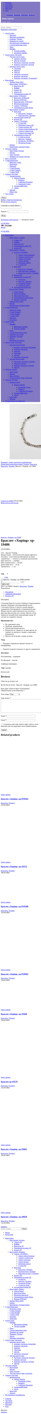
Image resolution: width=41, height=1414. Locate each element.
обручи (16, 355)
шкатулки (13, 397)
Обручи (17, 72)
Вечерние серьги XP (26, 125)
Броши (12, 145)
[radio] (11, 573)
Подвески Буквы (24, 143)
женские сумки (15, 310)
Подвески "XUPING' (26, 141)
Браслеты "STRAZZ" (22, 98)
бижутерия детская (17, 151)
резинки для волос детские (24, 64)
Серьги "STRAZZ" (21, 106)
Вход (3, 215)
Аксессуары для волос (13, 55)
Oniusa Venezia (19, 178)
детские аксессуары (17, 359)
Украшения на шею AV (22, 94)
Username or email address (11, 205)
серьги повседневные (26, 255)
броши (12, 303)
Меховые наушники (17, 37)
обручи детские (20, 61)
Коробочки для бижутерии (20, 147)
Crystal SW (22, 123)
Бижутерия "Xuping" (17, 110)
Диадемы (17, 68)
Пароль (4, 211)
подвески (21, 279)
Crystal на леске (24, 137)
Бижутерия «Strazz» (17, 289)
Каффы (16, 88)
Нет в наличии (10, 158)
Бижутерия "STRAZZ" (18, 96)
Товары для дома (11, 174)
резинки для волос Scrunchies (25, 347)
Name (3, 716)
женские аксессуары (17, 66)
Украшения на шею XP (22, 135)
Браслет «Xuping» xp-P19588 (14, 906)
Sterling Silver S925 (17, 82)
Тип (2, 574)
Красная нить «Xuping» (27, 271)
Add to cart (5, 584)
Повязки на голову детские (20, 157)
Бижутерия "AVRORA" (18, 84)
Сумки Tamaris (15, 170)
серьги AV (18, 92)
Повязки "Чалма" (16, 39)
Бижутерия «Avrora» (17, 238)
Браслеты (17, 111)
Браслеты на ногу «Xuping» (28, 273)
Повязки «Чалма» (16, 336)
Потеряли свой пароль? (9, 220)
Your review (6, 698)
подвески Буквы (24, 283)
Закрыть (4, 1227)
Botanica (21, 180)
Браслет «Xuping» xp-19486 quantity (16, 579)
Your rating (5, 694)
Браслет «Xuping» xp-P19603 (14, 974)
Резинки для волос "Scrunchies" (25, 78)
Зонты (12, 338)
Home (3, 464)
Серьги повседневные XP (28, 129)
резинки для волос (21, 76)
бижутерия (14, 372)
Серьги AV (18, 240)
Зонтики (13, 35)
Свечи (16, 188)
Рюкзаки (13, 166)
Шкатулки (13, 192)
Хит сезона (9, 194)
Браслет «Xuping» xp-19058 (14, 1217)
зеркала (12, 190)
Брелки (12, 153)
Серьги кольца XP (25, 127)
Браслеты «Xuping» (25, 269)
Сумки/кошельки (11, 160)
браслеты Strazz (20, 294)
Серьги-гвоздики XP (26, 133)
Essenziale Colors (24, 184)
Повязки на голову (17, 41)
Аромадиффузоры (20, 186)
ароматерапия (15, 382)
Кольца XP (18, 119)
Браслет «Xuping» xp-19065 (14, 1149)
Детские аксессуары (17, 57)
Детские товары (11, 149)
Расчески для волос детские (24, 63)
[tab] (22, 592)
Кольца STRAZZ (20, 100)
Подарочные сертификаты (19, 43)
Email (3, 720)
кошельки (13, 320)
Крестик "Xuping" (25, 139)
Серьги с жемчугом (25, 131)
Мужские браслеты (21, 104)
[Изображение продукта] (20, 793)
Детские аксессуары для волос (21, 378)
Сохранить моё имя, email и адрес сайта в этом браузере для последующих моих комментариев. (19, 725)
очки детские (14, 155)
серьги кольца (23, 261)
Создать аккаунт (11, 202)
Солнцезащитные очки (18, 45)
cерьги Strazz (19, 292)
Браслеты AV (19, 86)
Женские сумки (15, 162)
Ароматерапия (15, 176)
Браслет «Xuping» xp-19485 (11, 537)
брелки (12, 374)
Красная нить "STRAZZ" (23, 102)
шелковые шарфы (20, 53)
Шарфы (12, 49)
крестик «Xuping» (25, 281)
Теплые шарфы (19, 51)
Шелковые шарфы (21, 327)
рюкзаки (13, 318)
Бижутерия (9, 80)
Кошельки (13, 164)
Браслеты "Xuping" (25, 113)
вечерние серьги (24, 263)
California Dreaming (25, 182)
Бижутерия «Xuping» (17, 250)
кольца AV (18, 90)
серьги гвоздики (24, 259)
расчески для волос (21, 74)
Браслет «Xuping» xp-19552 (14, 866)
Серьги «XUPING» (21, 252)
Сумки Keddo (15, 168)
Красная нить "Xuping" (27, 115)
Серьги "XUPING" (21, 121)
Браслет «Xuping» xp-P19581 (14, 799)
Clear (6, 577)
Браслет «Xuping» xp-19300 (14, 1014)
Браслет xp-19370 (9, 1081)
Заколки (17, 70)
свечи (16, 395)
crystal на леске (24, 285)
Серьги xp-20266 (7, 501)
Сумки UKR (14, 172)
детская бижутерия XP (22, 117)
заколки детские (20, 59)
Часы (11, 47)
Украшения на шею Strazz (23, 108)
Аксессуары (9, 33)
